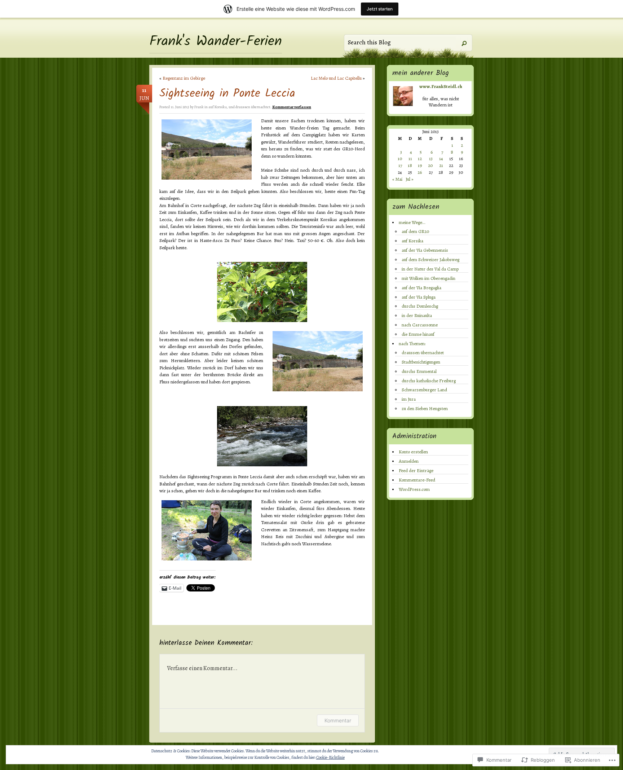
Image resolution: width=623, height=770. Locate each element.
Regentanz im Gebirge (184, 78)
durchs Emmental (419, 371)
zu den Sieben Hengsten (425, 408)
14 (441, 158)
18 (410, 165)
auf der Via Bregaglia (421, 288)
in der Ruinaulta (417, 315)
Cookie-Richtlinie (330, 757)
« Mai (397, 179)
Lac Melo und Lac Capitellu (336, 78)
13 (431, 158)
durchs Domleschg (420, 306)
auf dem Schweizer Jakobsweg (430, 259)
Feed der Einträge (416, 470)
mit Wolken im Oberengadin (428, 278)
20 (430, 165)
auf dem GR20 (415, 231)
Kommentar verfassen (291, 107)
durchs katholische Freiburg (429, 381)
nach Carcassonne (420, 325)
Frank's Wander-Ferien (215, 42)
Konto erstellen (413, 452)
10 (400, 158)
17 (400, 165)
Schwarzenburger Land (424, 390)
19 (420, 165)
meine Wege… (412, 222)
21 (441, 165)
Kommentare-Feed (417, 480)
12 (420, 158)
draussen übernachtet (423, 352)
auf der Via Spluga (419, 297)
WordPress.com (414, 489)
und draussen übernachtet (249, 107)
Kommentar (337, 720)
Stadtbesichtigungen (421, 362)
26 (419, 172)
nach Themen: (412, 343)
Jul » (410, 179)
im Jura (409, 399)
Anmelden (409, 461)
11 (410, 158)
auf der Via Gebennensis (425, 250)
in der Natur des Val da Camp (430, 269)
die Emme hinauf (418, 334)
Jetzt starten (380, 9)
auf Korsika (217, 107)
